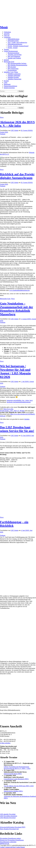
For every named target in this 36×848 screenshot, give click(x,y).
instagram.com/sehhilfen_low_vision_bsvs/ (20, 400)
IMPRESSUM (4, 843)
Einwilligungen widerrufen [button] (8, 842)
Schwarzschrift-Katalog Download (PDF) (12, 827)
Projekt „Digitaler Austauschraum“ (18, 46)
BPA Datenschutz (13, 68)
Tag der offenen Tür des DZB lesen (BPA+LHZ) (19, 786)
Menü (4, 27)
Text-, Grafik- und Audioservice (17, 42)
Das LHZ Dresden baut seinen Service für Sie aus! (17, 429)
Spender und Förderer (14, 58)
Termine (6, 49)
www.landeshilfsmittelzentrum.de (19, 290)
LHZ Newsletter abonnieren (8, 816)
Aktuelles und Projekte (15, 54)
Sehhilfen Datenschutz (14, 79)
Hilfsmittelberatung (13, 39)
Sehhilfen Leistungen (14, 74)
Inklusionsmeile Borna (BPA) (13, 774)
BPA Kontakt (12, 67)
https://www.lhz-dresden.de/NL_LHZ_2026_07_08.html (12, 409)
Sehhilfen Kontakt (13, 77)
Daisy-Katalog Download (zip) (9, 829)
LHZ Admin (14, 130)
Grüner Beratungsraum (11, 51)
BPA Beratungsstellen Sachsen (17, 63)
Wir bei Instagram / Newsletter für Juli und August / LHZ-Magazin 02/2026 (15, 371)
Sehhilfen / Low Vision (11, 72)
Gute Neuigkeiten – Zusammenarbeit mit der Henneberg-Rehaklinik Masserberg (16, 309)
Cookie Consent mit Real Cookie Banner (12, 847)
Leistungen (7, 37)
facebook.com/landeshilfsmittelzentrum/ (19, 402)
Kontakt (6, 81)
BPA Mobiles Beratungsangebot (17, 65)
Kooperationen (12, 70)
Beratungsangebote (13, 53)
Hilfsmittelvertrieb (13, 41)
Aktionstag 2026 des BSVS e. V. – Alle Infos (17, 123)
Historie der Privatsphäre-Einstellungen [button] (12, 840)
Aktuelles (7, 34)
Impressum (7, 84)
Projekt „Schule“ (13, 47)
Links (5, 82)
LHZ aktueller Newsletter (8, 814)
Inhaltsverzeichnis (9, 88)
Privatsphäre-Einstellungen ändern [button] (10, 838)
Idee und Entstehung (14, 56)
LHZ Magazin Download (8, 817)
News (2, 117)
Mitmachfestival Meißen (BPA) (13, 791)
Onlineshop (7, 32)
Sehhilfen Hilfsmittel (14, 75)
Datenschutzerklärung (10, 86)
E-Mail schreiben (5, 743)
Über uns (6, 35)
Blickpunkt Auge (9, 61)
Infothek (6, 60)
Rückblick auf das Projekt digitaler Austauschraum (17, 176)
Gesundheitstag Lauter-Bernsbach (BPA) (16, 779)
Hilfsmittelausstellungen (15, 44)
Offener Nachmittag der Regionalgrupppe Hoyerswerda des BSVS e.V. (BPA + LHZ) (17, 767)
